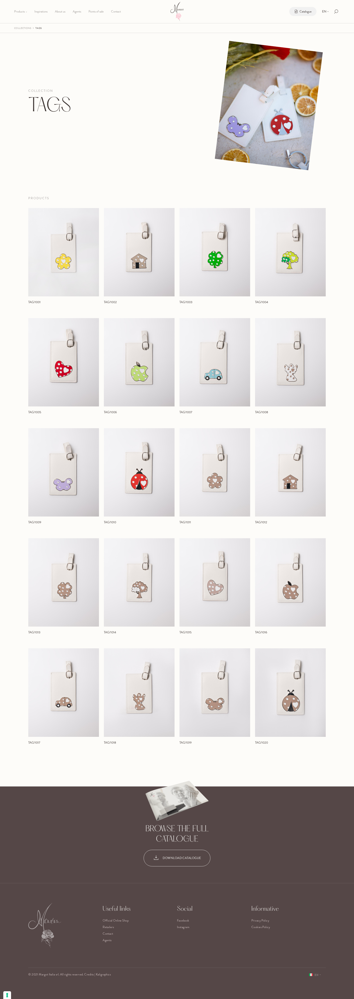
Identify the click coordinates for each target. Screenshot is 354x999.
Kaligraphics (103, 974)
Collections (22, 28)
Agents (107, 940)
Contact (108, 933)
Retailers (108, 927)
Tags (38, 28)
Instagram (183, 927)
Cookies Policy (260, 927)
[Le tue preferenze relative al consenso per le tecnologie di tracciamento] (7, 995)
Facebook (183, 920)
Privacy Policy (260, 920)
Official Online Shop (116, 920)
